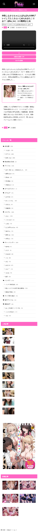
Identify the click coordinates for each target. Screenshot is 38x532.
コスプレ (9, 212)
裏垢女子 (9, 304)
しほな (8, 223)
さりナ (8, 250)
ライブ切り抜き (11, 296)
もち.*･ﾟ (9, 269)
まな (8, 261)
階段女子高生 (10, 292)
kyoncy (8, 246)
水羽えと (9, 238)
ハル (8, 258)
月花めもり (9, 185)
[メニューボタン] (34, 4)
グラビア (9, 193)
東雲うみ (9, 235)
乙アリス (9, 154)
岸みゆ (8, 177)
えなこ (9, 216)
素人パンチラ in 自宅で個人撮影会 (16, 288)
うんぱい (9, 150)
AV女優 (9, 146)
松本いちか (10, 158)
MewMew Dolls (11, 162)
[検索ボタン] (4, 4)
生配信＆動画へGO (19, 57)
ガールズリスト (11, 189)
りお (5, 27)
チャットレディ (11, 242)
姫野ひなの (9, 173)
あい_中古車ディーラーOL (14, 308)
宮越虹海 (9, 208)
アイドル (9, 166)
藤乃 (8, 276)
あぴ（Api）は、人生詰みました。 (16, 170)
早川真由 (9, 181)
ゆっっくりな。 (11, 200)
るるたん (9, 204)
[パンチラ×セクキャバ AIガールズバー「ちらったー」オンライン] (19, 4)
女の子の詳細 (19, 60)
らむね (8, 273)
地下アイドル (10, 300)
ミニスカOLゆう (11, 312)
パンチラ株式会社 (11, 284)
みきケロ (9, 265)
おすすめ (9, 197)
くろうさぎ (9, 220)
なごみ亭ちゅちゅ (11, 227)
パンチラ (9, 280)
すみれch (9, 254)
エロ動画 (12, 27)
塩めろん (9, 231)
